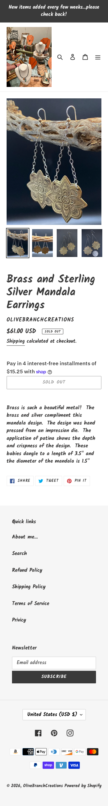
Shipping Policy (29, 587)
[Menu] (98, 57)
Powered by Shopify (82, 786)
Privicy (19, 620)
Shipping (16, 341)
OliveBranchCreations (43, 786)
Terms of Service (30, 604)
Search (19, 554)
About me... (25, 537)
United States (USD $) (52, 714)
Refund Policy (27, 570)
